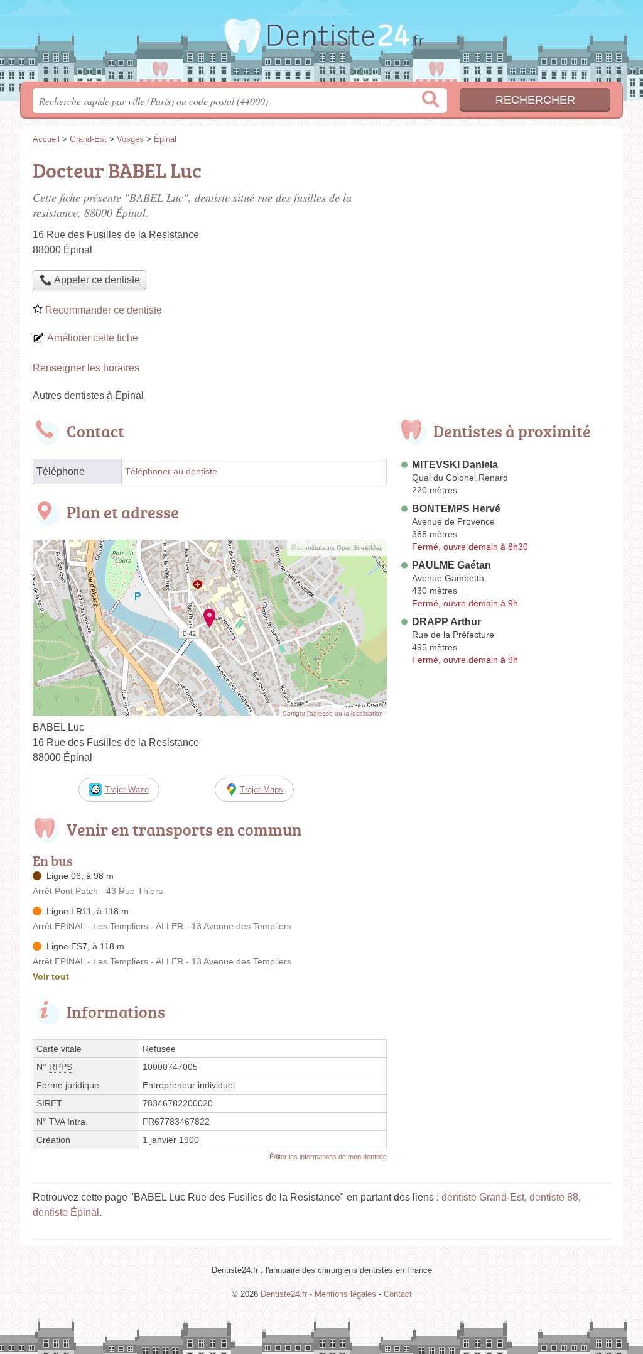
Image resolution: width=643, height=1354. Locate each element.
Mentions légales (345, 1294)
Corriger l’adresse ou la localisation (333, 713)
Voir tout (51, 976)
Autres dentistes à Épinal (88, 395)
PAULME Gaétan (451, 565)
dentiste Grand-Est (482, 1197)
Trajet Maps (261, 789)
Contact (398, 1294)
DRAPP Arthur (446, 621)
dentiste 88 (553, 1197)
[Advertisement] (504, 242)
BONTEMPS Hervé (456, 508)
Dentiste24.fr (321, 44)
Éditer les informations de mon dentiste (328, 1156)
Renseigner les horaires (86, 368)
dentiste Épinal (66, 1212)
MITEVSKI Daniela (455, 464)
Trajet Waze (127, 789)
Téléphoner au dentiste (171, 471)
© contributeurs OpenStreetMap (337, 547)
